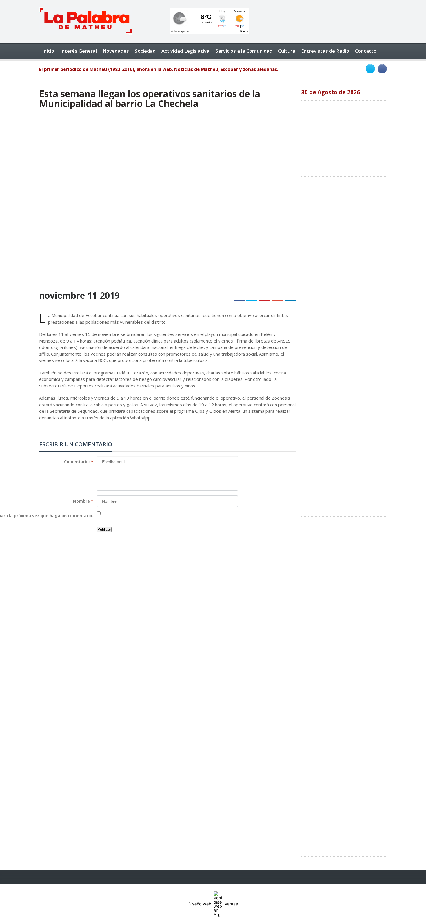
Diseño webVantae (213, 903)
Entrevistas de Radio (325, 51)
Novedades (116, 51)
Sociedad (145, 51)
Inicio (48, 51)
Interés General (78, 51)
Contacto (365, 51)
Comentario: (78, 461)
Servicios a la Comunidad (243, 51)
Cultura (286, 51)
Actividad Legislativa (185, 51)
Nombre (83, 501)
